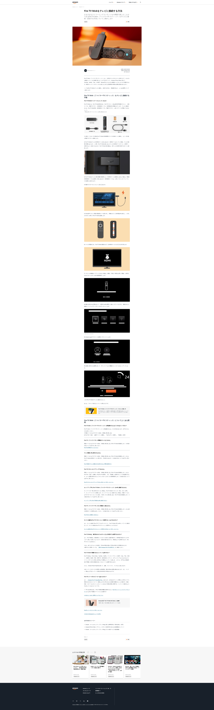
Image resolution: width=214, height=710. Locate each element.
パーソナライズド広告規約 (89, 704)
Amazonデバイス (81, 6)
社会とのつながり (133, 2)
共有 (128, 21)
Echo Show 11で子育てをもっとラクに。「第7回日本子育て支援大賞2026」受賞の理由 (80, 668)
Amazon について (121, 2)
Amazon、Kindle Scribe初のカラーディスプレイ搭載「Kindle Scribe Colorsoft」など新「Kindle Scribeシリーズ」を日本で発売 (115, 669)
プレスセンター (86, 690)
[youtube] (88, 701)
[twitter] (81, 701)
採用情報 (97, 690)
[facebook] (73, 701)
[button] (113, 2)
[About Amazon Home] (75, 689)
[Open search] (140, 2)
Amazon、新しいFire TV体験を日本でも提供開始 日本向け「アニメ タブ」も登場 (132, 668)
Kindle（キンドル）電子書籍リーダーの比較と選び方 (97, 667)
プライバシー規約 (82, 704)
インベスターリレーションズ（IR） (102, 688)
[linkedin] (84, 701)
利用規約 (77, 704)
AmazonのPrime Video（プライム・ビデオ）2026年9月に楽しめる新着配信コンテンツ (104, 627)
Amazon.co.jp (86, 692)
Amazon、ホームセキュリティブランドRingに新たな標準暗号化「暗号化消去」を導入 (104, 624)
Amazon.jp (74, 704)
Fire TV (86, 21)
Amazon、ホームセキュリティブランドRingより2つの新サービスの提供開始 (102, 629)
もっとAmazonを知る (99, 692)
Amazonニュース (75, 6)
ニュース (111, 2)
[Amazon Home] (75, 3)
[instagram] (77, 701)
